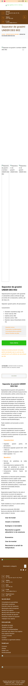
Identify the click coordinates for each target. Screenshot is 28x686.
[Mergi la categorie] (25, 566)
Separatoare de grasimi (12, 34)
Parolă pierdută (6, 652)
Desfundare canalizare (8, 604)
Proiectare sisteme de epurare (10, 616)
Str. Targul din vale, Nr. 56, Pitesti (14, 577)
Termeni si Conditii (7, 627)
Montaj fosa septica (7, 610)
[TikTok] (25, 569)
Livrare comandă (7, 635)
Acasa (3, 34)
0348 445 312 (9, 582)
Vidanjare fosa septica (8, 618)
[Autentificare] (25, 1)
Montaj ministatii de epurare (10, 614)
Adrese (4, 648)
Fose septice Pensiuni (8, 633)
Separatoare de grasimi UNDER (11, 367)
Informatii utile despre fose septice (12, 631)
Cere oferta (14, 343)
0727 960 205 (9, 18)
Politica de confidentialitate (10, 629)
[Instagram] (4, 1)
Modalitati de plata (7, 625)
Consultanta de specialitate (10, 602)
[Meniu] (24, 17)
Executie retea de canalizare (10, 606)
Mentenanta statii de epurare (10, 608)
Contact (4, 637)
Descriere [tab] (14, 375)
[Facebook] (2, 1)
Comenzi (4, 646)
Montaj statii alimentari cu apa (11, 612)
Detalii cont (5, 650)
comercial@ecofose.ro (11, 22)
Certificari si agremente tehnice (11, 639)
